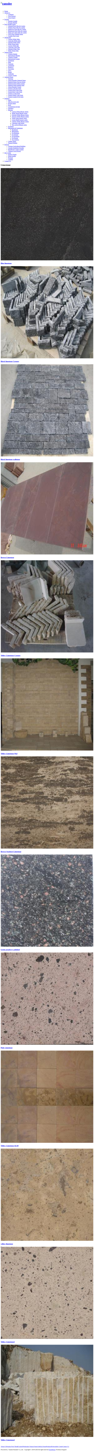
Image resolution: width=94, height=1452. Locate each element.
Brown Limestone (7, 557)
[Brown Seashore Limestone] (47, 848)
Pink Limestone (6, 1048)
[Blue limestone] (47, 260)
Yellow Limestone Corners (10, 655)
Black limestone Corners (10, 361)
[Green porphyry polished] (47, 946)
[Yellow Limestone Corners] (47, 652)
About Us (3, 1446)
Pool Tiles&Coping (16, 1446)
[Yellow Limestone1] (47, 1338)
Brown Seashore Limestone (11, 852)
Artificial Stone (41, 1446)
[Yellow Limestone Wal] (47, 750)
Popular (8, 1446)
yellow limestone (7, 1244)
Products (48, 1446)
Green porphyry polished (10, 950)
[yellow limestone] (47, 1240)
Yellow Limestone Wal (9, 754)
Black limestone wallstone (10, 459)
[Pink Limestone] (47, 1044)
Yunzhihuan (52, 1449)
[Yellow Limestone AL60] (47, 1142)
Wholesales (25, 1446)
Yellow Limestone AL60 (10, 1146)
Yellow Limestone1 (8, 1342)
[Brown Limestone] (47, 554)
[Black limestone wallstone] (47, 456)
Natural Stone (33, 1446)
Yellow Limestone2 (8, 1440)
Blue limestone (6, 263)
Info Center (59, 1446)
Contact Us (66, 1446)
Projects (53, 1446)
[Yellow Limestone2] (47, 1436)
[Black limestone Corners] (47, 358)
